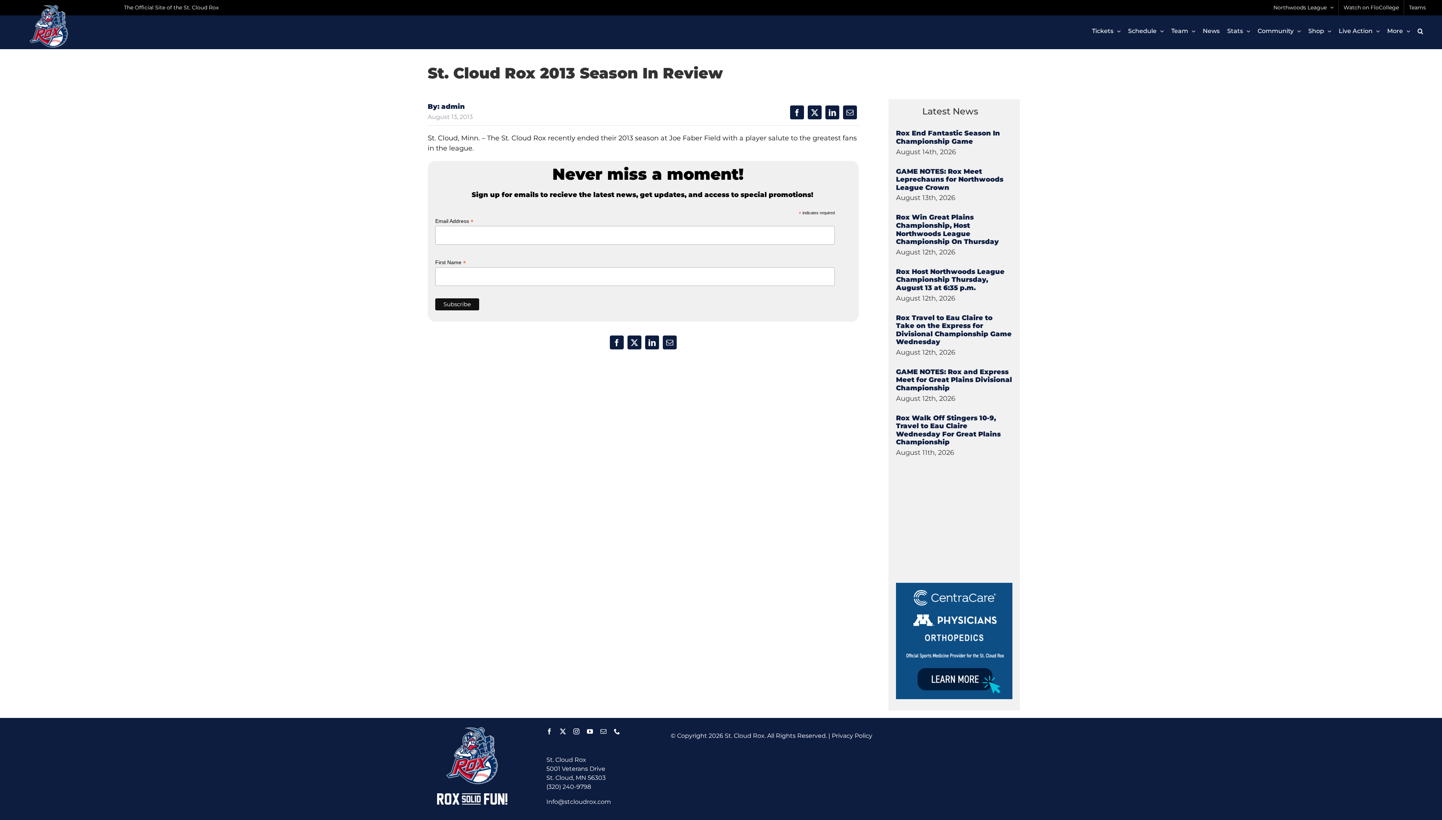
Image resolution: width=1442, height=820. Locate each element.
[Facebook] (797, 112)
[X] (815, 112)
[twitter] (563, 731)
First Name (450, 262)
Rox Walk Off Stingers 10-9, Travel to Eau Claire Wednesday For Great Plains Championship (948, 430)
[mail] (603, 731)
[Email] (850, 112)
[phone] (617, 731)
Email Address (454, 221)
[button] (1420, 31)
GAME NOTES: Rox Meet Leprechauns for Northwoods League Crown (949, 179)
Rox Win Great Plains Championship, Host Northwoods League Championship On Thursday (947, 229)
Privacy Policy (852, 735)
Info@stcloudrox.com (578, 801)
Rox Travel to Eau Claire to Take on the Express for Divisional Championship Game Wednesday (954, 330)
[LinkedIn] (832, 112)
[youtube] (590, 731)
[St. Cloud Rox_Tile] (954, 585)
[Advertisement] (952, 536)
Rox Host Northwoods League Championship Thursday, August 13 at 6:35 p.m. (950, 280)
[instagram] (576, 731)
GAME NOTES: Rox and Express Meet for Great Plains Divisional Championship (954, 380)
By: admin (446, 106)
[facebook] (549, 731)
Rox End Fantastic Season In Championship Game (948, 137)
